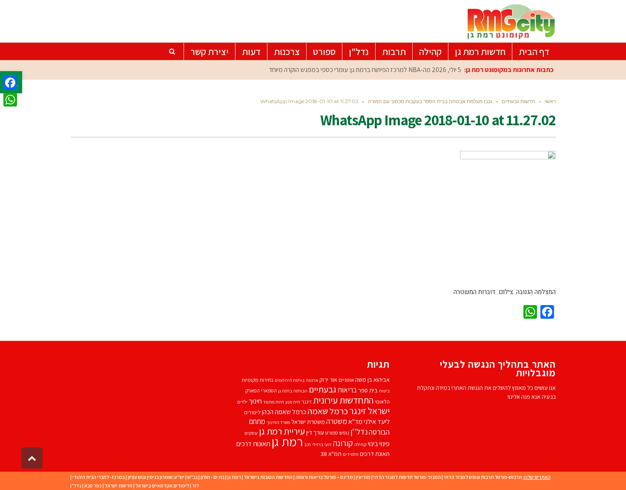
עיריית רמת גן (282, 431)
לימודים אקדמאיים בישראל (162, 485)
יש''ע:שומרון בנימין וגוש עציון (156, 477)
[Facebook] (10, 82)
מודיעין (363, 477)
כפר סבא (93, 485)
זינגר (307, 401)
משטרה (336, 421)
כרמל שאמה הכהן (284, 411)
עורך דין (315, 432)
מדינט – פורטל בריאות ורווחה (324, 477)
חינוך (255, 401)
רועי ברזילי (321, 444)
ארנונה (312, 380)
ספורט (331, 432)
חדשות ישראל (118, 485)
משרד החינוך (278, 422)
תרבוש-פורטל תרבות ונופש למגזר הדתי (483, 477)
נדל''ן (359, 432)
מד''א (355, 421)
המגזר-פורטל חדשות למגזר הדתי (407, 477)
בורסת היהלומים (289, 380)
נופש (344, 432)
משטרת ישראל (308, 422)
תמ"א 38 (331, 454)
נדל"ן (75, 485)
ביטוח (384, 391)
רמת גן (287, 441)
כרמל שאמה (327, 411)
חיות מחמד (273, 401)
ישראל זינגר (369, 411)
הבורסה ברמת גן (292, 391)
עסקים (251, 432)
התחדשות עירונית (343, 400)
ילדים (242, 401)
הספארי (269, 390)
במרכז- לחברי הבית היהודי (98, 477)
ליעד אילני (377, 421)
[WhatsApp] (10, 99)
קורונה (343, 443)
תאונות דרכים (253, 443)
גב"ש (192, 477)
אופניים (346, 379)
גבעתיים (322, 389)
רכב (307, 444)
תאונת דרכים (375, 454)
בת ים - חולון (212, 477)
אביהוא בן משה (372, 379)
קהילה (360, 444)
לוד (195, 485)
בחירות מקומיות (257, 379)
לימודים (252, 412)
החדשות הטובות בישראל (268, 477)
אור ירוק (328, 379)
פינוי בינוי (379, 443)
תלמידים (351, 454)
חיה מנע (292, 402)
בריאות (347, 390)
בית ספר (368, 390)
